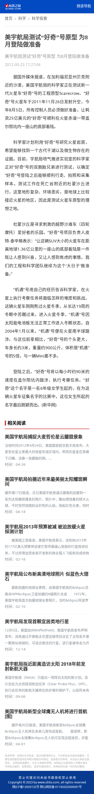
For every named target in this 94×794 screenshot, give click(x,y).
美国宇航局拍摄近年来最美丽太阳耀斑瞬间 (46, 481)
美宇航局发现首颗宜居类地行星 (37, 621)
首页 (9, 18)
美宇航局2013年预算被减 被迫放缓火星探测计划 (45, 529)
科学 (22, 18)
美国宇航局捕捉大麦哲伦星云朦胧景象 (44, 436)
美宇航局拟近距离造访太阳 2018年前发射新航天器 (45, 666)
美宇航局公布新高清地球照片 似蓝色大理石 (46, 576)
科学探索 (39, 18)
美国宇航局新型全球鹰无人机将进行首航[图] (46, 714)
